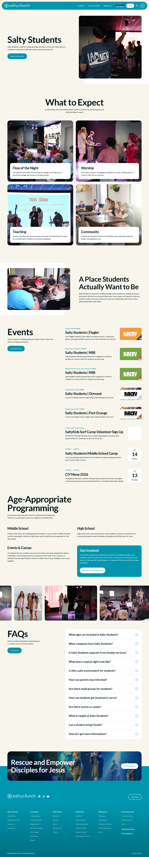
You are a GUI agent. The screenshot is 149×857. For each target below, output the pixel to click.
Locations (34, 812)
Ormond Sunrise (35, 820)
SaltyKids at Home (105, 824)
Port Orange (34, 832)
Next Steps (57, 812)
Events (123, 824)
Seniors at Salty (81, 832)
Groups (55, 820)
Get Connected (127, 812)
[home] (17, 6)
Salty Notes (103, 820)
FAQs (100, 832)
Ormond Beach (35, 816)
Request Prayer (126, 820)
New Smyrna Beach (36, 828)
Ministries (80, 812)
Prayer (55, 832)
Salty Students (81, 820)
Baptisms (56, 816)
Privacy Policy (137, 853)
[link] (103, 333)
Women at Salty (81, 828)
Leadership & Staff (13, 820)
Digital (32, 840)
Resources (103, 812)
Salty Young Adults (82, 824)
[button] (137, 5)
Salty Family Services (83, 836)
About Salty (11, 816)
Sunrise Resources (105, 828)
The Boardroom (127, 829)
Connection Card (127, 816)
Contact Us (11, 828)
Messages (102, 816)
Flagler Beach (34, 824)
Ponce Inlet (34, 836)
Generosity (11, 824)
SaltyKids (79, 816)
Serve (55, 824)
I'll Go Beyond (127, 833)
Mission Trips (57, 828)
